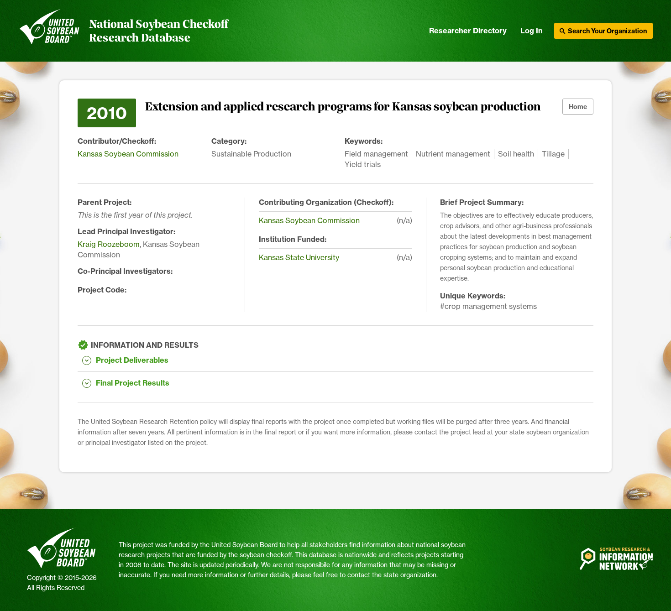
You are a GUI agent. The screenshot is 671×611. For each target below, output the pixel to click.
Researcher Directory (468, 30)
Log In (531, 30)
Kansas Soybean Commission (128, 153)
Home (578, 107)
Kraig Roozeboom (109, 244)
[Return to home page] (49, 31)
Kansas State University (299, 257)
